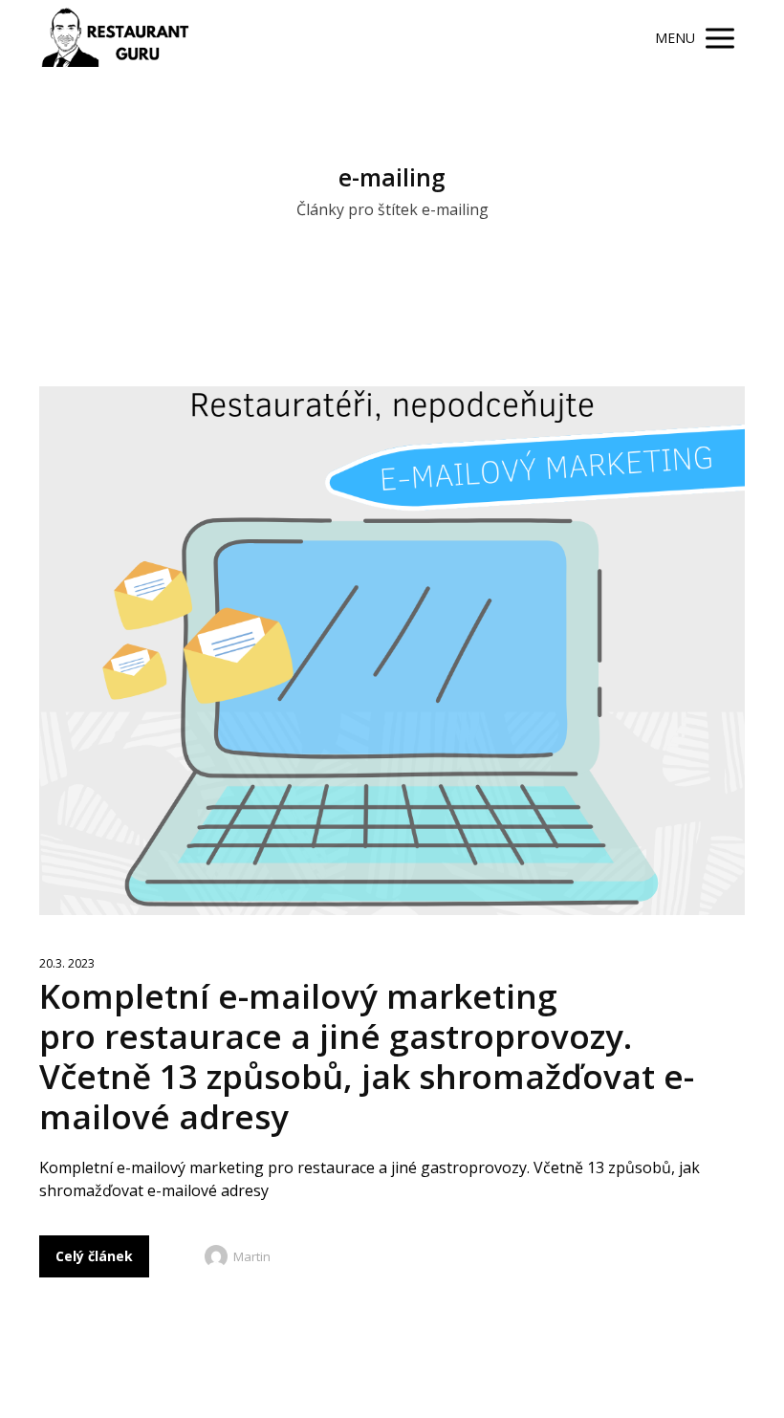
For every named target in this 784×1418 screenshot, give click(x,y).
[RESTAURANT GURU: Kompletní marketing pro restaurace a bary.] (114, 38)
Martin (252, 1256)
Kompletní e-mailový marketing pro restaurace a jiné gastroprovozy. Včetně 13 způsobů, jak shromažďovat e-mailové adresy (366, 1056)
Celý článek (94, 1256)
